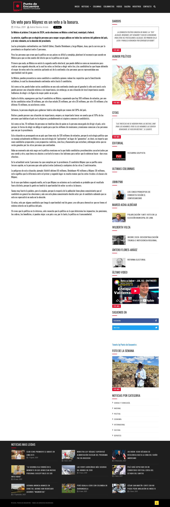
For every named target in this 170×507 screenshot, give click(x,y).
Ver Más (117, 50)
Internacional (119, 425)
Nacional (117, 408)
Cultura (117, 430)
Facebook (117, 321)
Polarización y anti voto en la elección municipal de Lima (142, 216)
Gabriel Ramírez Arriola (38, 27)
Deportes (117, 436)
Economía (117, 419)
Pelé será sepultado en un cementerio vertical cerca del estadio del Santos (141, 470)
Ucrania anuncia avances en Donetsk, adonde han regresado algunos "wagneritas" (40, 488)
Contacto (147, 6)
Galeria (127, 6)
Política (117, 414)
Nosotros (137, 6)
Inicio (77, 6)
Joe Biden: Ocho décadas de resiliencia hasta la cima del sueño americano (143, 454)
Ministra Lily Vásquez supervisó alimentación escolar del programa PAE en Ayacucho (92, 454)
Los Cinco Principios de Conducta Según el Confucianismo (139, 195)
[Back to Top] (157, 503)
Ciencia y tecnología (122, 403)
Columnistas (108, 6)
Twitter (117, 328)
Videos (119, 6)
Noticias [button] (85, 6)
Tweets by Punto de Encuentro (124, 344)
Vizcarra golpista (136, 152)
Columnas (97, 6)
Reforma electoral (137, 259)
